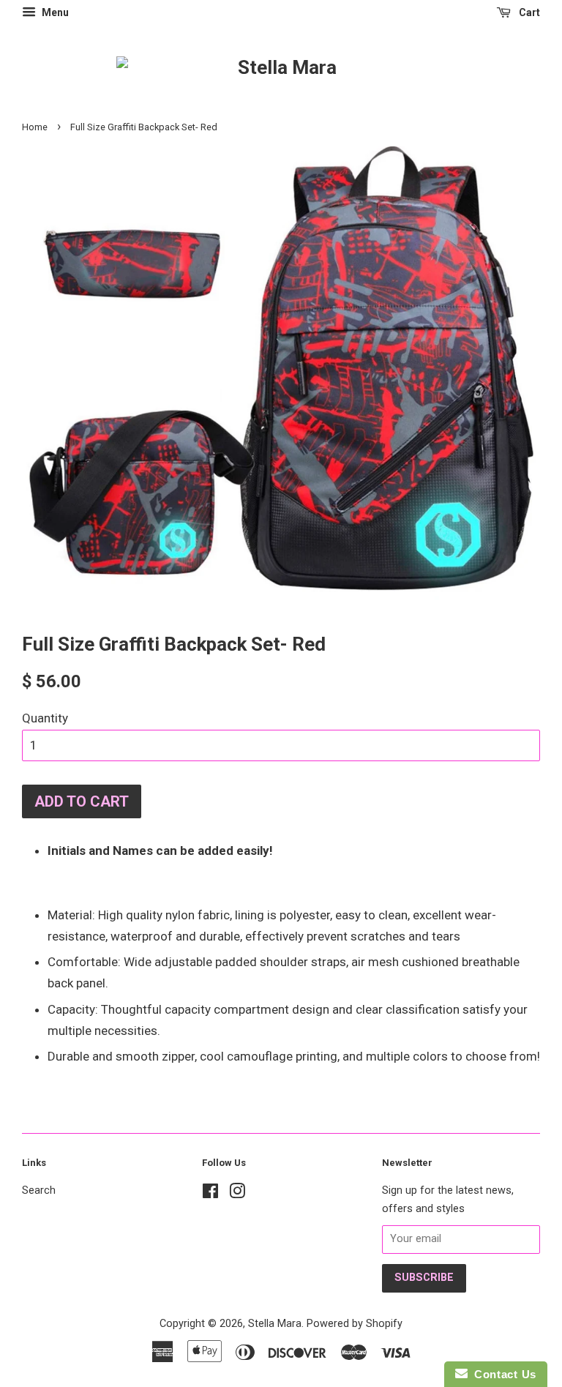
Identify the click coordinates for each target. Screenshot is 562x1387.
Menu (54, 12)
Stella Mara (274, 1323)
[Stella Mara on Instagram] (237, 1194)
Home (35, 126)
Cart (528, 12)
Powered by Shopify (354, 1323)
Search (39, 1190)
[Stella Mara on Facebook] (210, 1194)
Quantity (45, 718)
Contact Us (502, 1374)
